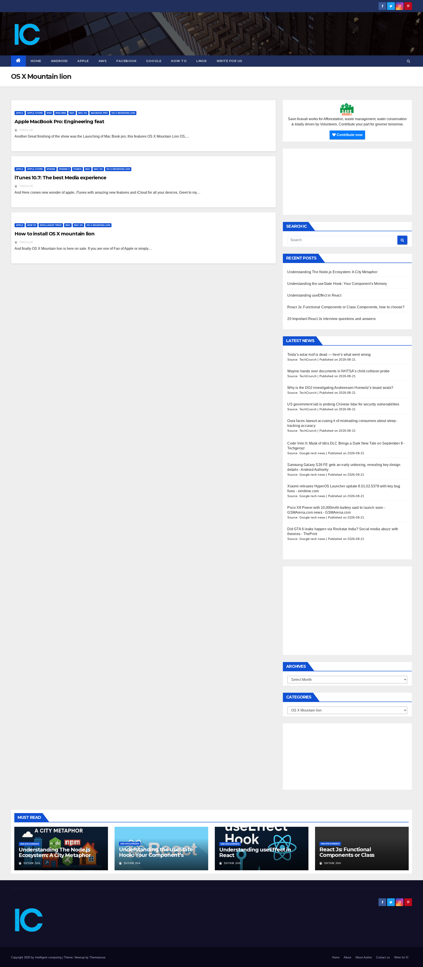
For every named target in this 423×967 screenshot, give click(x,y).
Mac (72, 113)
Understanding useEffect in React (314, 295)
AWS (102, 61)
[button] (408, 61)
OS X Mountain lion (123, 113)
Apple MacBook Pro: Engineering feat (59, 122)
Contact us (383, 957)
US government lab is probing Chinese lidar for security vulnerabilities (343, 404)
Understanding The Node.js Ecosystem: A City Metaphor (332, 272)
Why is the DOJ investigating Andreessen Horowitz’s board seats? (340, 388)
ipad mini (61, 113)
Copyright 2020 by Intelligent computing (36, 957)
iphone (51, 169)
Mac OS (82, 113)
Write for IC (401, 957)
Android (59, 61)
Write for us (229, 61)
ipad (49, 113)
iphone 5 (64, 169)
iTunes (77, 169)
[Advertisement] (347, 182)
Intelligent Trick (51, 225)
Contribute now (349, 135)
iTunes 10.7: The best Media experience (60, 178)
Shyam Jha (31, 863)
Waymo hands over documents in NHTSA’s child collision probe (338, 371)
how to (179, 61)
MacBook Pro (99, 113)
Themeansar (97, 957)
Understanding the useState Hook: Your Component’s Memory (337, 284)
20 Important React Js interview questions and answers (331, 319)
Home (36, 61)
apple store (35, 113)
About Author (363, 957)
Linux (201, 61)
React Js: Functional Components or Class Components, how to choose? (345, 307)
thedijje (25, 130)
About (347, 957)
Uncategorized (29, 844)
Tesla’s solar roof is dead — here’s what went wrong (329, 354)
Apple (83, 61)
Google (153, 61)
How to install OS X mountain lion (55, 234)
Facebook (126, 61)
